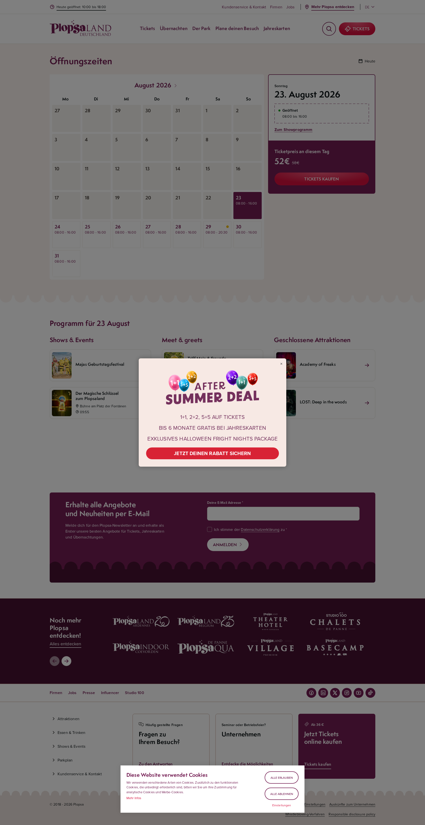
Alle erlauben (282, 778)
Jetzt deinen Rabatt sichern (212, 453)
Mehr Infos (133, 798)
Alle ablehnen (281, 794)
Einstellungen (281, 805)
